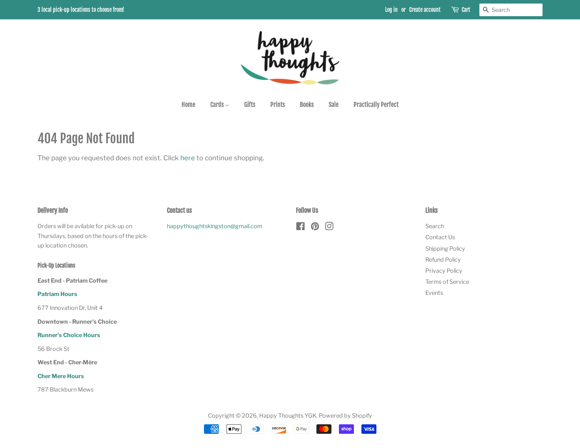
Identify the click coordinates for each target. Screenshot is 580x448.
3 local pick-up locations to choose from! (80, 9)
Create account (425, 9)
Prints (277, 105)
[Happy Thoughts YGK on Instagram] (329, 227)
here (187, 158)
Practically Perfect (376, 105)
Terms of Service (447, 281)
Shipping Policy (445, 248)
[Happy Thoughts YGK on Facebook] (300, 227)
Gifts (249, 105)
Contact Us (440, 237)
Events (434, 292)
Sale (334, 105)
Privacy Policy (443, 270)
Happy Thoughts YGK (287, 415)
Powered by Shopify (345, 415)
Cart (466, 9)
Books (307, 105)
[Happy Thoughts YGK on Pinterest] (315, 227)
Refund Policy (443, 259)
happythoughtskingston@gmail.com (214, 226)
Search (434, 226)
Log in (391, 9)
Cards (217, 105)
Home (188, 105)
